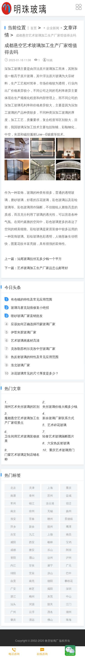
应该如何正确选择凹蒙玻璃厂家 (33, 324)
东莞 (50, 596)
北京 (13, 487)
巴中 (68, 573)
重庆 (68, 487)
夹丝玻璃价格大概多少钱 (59, 406)
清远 (31, 619)
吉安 (13, 534)
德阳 (50, 581)
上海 (50, 487)
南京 (13, 511)
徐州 (31, 511)
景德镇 (69, 519)
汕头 (13, 604)
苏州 (50, 495)
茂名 (50, 612)
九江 (31, 534)
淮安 (13, 519)
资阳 (13, 557)
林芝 (31, 588)
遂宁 (50, 565)
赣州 (50, 519)
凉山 (50, 573)
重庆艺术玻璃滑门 (62, 450)
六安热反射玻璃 (58, 443)
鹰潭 (68, 526)
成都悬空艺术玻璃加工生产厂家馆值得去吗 (46, 35)
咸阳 (13, 542)
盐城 (68, 495)
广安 (13, 588)
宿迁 (68, 503)
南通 (13, 495)
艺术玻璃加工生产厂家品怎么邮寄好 (42, 267)
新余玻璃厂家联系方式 (58, 418)
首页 (33, 28)
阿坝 (68, 550)
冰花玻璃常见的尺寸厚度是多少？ (34, 373)
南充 (31, 581)
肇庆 (13, 619)
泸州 (68, 557)
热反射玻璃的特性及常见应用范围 (34, 356)
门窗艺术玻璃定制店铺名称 (22, 456)
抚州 (50, 526)
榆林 (50, 542)
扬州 (68, 511)
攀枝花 (69, 581)
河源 (31, 604)
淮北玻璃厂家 (20, 365)
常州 (13, 503)
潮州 (68, 612)
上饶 (50, 534)
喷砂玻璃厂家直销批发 (27, 315)
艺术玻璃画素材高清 (25, 340)
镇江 (31, 503)
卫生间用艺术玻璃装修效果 (22, 438)
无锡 (50, 511)
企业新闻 (52, 28)
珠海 (68, 619)
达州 (50, 557)
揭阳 (50, 588)
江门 (68, 604)
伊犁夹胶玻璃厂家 (23, 332)
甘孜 (31, 565)
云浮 (31, 612)
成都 (13, 550)
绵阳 (13, 573)
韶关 (50, 604)
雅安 (31, 550)
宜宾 (31, 573)
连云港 (50, 503)
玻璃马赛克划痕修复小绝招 (30, 307)
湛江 (13, 596)
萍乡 (13, 526)
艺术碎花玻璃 (56, 424)
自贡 (13, 581)
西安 (31, 542)
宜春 (31, 519)
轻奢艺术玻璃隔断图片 (58, 436)
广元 (68, 565)
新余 (31, 526)
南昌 (68, 534)
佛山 (50, 619)
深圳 (68, 588)
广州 (13, 612)
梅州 (31, 596)
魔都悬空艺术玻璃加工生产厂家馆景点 (22, 420)
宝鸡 (68, 542)
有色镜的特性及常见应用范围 (31, 299)
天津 (31, 487)
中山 (68, 596)
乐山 (50, 550)
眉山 (31, 557)
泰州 (31, 495)
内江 (13, 565)
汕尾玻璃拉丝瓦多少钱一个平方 (39, 258)
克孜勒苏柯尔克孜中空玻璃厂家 (33, 348)
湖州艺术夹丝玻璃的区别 (22, 406)
